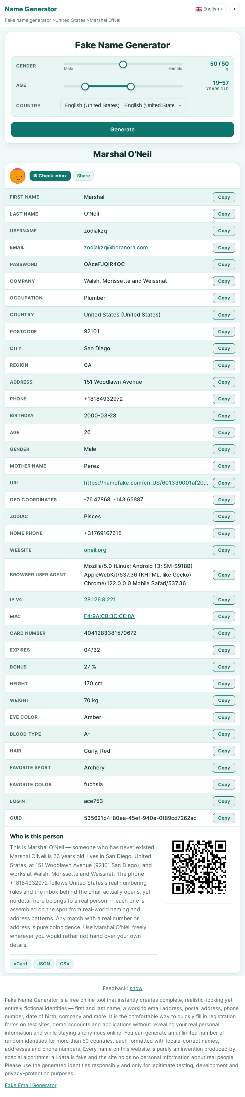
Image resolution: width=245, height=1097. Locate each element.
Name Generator (31, 9)
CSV (65, 964)
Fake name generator (28, 20)
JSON (43, 964)
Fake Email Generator (30, 1085)
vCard (20, 964)
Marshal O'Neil (106, 20)
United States (70, 20)
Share (83, 176)
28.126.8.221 (100, 599)
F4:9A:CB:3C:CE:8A (109, 616)
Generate (122, 129)
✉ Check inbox (50, 176)
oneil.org (95, 550)
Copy (224, 197)
